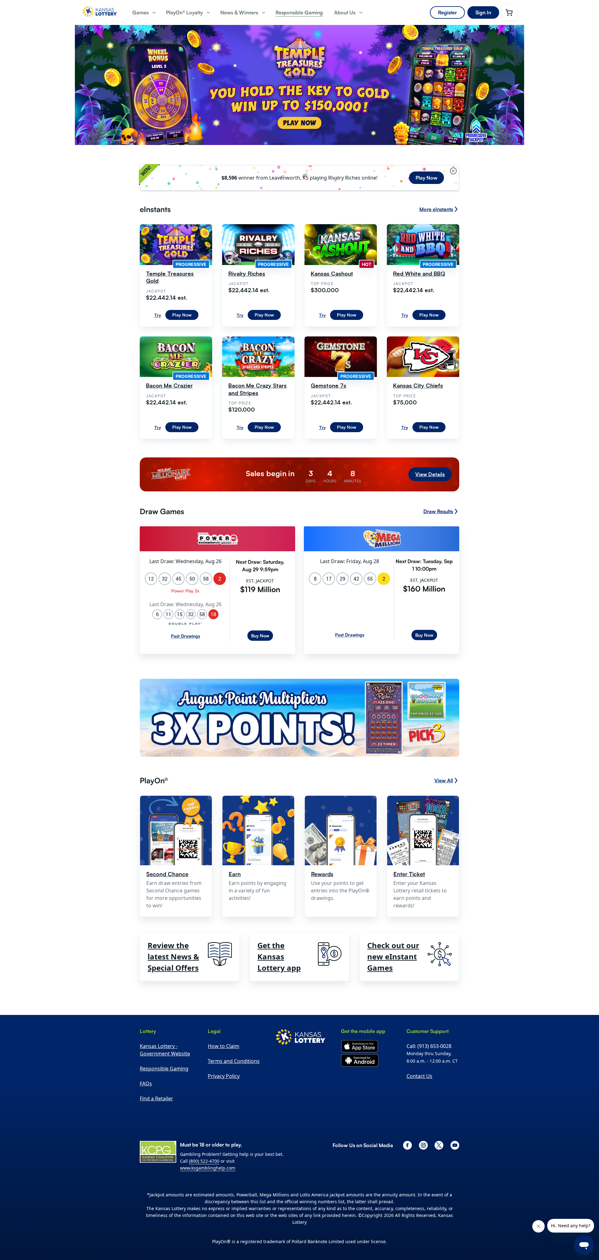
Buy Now (260, 635)
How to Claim (223, 1046)
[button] (143, 13)
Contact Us (419, 1076)
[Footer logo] (301, 1038)
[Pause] (453, 171)
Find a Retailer (156, 1098)
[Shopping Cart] (509, 12)
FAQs (146, 1083)
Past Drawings (185, 636)
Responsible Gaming (164, 1068)
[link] (299, 13)
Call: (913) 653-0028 (429, 1046)
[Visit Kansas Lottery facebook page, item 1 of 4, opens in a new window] (407, 1145)
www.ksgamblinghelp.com (207, 1168)
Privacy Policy (224, 1076)
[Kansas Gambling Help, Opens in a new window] (158, 1152)
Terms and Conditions (234, 1061)
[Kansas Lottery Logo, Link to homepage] (99, 19)
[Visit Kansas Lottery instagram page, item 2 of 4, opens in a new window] (423, 1145)
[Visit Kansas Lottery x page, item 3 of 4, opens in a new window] (439, 1145)
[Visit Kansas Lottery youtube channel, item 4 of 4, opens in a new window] (454, 1145)
